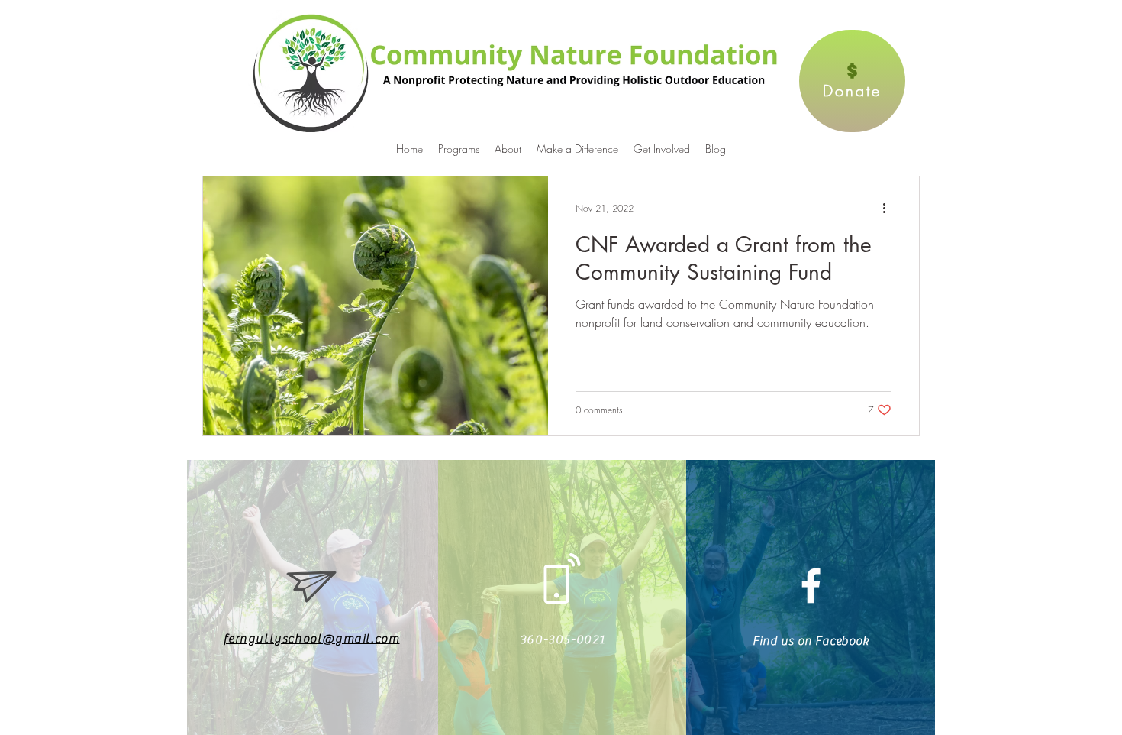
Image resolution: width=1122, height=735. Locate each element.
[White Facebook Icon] (811, 585)
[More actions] (889, 208)
